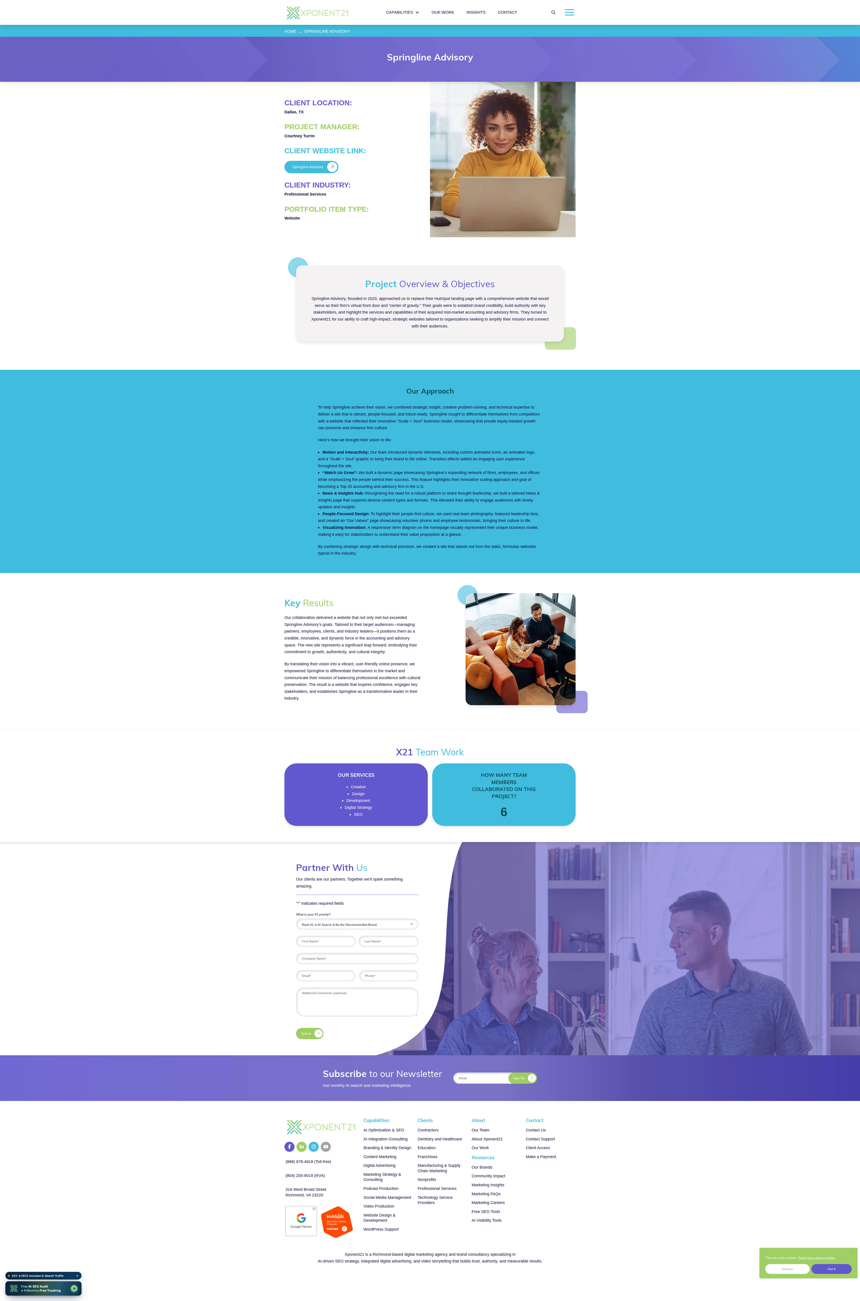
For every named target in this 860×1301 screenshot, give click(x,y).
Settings (787, 1269)
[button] (553, 12)
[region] (808, 1263)
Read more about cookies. (817, 1258)
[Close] (853, 1251)
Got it (831, 1269)
